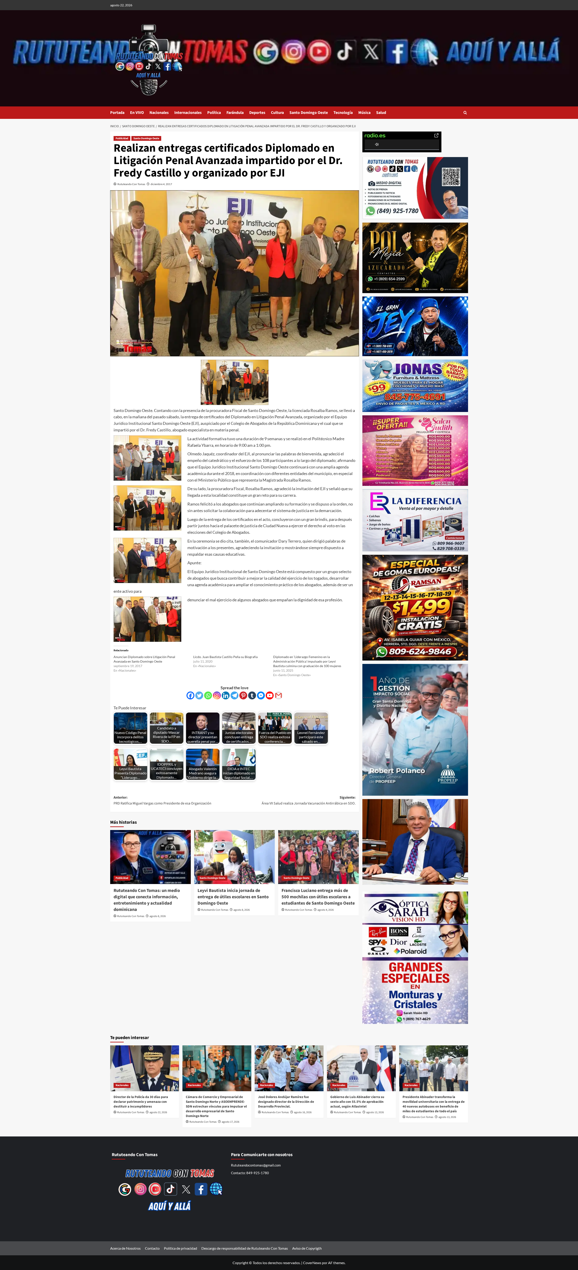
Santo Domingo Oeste (308, 112)
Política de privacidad (180, 1248)
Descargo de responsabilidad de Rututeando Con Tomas (244, 1248)
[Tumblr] (252, 695)
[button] (465, 113)
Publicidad (122, 138)
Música (364, 112)
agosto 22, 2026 (158, 1112)
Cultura (277, 112)
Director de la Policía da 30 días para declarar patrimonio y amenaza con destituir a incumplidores (141, 1102)
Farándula (235, 112)
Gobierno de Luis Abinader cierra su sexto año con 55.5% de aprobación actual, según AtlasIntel (357, 1102)
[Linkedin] (226, 695)
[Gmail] (278, 695)
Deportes (257, 112)
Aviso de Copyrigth (307, 1248)
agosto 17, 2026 (230, 1122)
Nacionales (159, 112)
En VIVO (137, 112)
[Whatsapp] (208, 695)
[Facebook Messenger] (261, 695)
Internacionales (188, 112)
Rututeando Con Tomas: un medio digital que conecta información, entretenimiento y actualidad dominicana (147, 900)
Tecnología (343, 112)
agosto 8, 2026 (157, 916)
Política (214, 112)
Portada (117, 112)
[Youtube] (270, 695)
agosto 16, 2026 (303, 1112)
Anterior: (162, 800)
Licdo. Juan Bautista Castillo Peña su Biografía (225, 657)
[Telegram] (234, 695)
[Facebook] (190, 695)
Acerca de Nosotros (125, 1248)
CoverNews (312, 1263)
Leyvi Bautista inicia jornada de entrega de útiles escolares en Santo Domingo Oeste (233, 896)
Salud (381, 112)
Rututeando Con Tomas (131, 184)
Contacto (152, 1248)
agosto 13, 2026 (375, 1112)
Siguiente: (309, 800)
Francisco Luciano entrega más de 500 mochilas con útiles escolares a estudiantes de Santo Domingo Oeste (318, 896)
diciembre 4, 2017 (161, 184)
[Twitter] (199, 695)
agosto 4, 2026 (325, 910)
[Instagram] (217, 695)
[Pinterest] (243, 695)
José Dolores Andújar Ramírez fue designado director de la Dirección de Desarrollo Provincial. (286, 1102)
